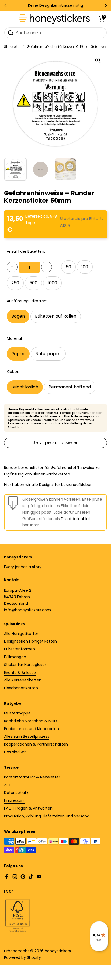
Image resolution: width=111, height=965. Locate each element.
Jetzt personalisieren (56, 443)
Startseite (11, 46)
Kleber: (13, 371)
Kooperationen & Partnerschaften (36, 744)
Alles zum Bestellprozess (26, 736)
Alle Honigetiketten (21, 633)
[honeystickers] (54, 19)
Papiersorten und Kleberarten (31, 728)
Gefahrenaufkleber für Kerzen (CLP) (55, 46)
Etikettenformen (19, 649)
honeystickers (58, 951)
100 (84, 267)
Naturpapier (48, 354)
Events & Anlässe (20, 672)
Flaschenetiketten (21, 688)
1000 (52, 283)
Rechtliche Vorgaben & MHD (30, 721)
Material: (15, 338)
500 (33, 283)
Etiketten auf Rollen (55, 316)
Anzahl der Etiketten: (26, 251)
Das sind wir (15, 752)
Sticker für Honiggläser (25, 664)
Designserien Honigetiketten (30, 641)
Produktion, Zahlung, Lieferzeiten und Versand (46, 816)
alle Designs (43, 484)
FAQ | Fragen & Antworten (28, 808)
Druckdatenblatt (76, 518)
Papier (18, 354)
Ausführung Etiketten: (27, 301)
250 (15, 283)
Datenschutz (16, 792)
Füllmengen (15, 657)
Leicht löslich (24, 387)
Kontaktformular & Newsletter (32, 777)
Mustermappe (17, 713)
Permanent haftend (69, 387)
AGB (8, 785)
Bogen (18, 316)
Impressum (14, 800)
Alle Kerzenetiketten (22, 680)
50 (68, 267)
